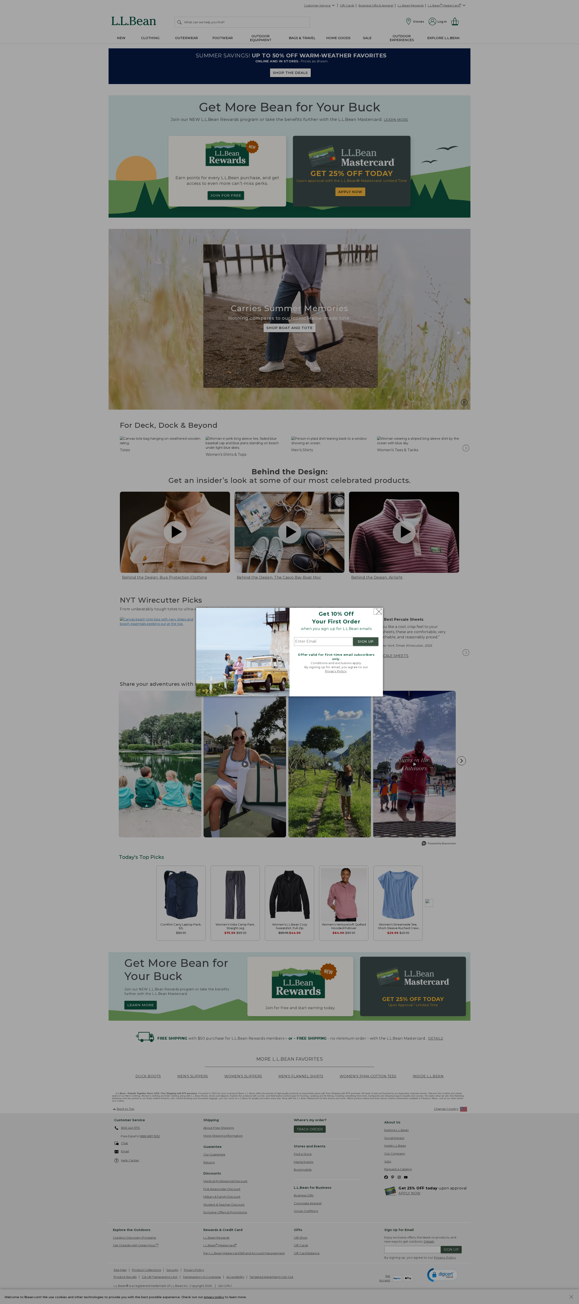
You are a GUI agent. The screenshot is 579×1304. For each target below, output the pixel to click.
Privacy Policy (336, 671)
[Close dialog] (378, 611)
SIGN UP (366, 642)
